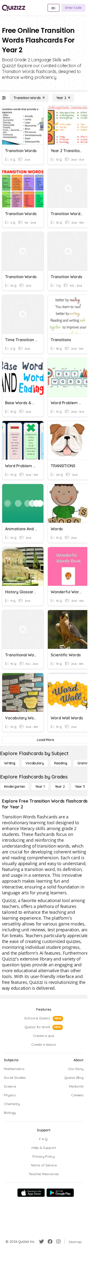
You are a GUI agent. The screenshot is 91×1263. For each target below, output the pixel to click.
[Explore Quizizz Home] (13, 8)
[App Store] (31, 1193)
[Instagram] (58, 1241)
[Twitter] (41, 1241)
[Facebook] (50, 1241)
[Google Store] (60, 1193)
